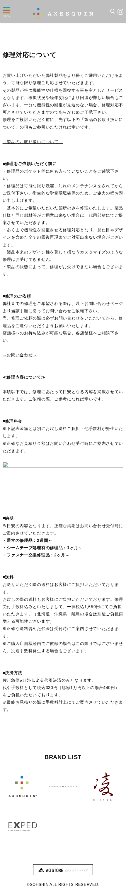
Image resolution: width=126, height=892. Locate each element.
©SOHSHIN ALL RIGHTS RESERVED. (63, 884)
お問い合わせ (20, 355)
